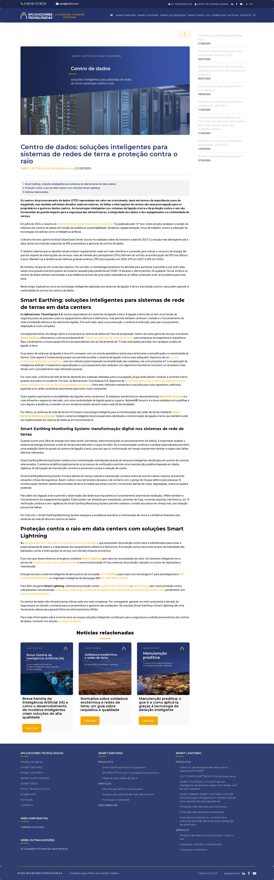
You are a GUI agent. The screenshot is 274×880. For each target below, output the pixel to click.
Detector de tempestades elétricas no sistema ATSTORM (204, 769)
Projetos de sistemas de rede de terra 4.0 (128, 794)
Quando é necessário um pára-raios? (219, 156)
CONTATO (246, 15)
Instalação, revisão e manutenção (201, 844)
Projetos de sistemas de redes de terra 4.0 (109, 337)
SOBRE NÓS (219, 15)
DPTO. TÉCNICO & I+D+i (35, 788)
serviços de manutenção (35, 593)
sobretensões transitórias (115, 585)
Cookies (114, 873)
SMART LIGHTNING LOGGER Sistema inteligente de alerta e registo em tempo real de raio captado (208, 785)
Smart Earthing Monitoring (58, 168)
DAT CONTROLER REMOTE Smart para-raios (208, 776)
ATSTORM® (107, 574)
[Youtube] (240, 4)
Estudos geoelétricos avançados (122, 788)
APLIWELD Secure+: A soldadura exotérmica (130, 772)
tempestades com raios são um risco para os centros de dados (61, 542)
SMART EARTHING (126, 15)
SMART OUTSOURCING (173, 15)
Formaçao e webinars (116, 799)
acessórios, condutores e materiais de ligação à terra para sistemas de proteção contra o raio (109, 589)
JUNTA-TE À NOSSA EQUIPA (212, 4)
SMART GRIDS (196, 15)
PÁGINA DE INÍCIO (32, 761)
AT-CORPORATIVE (181, 4)
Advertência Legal (77, 873)
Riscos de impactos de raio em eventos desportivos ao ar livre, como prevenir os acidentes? (221, 70)
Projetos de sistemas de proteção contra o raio (207, 837)
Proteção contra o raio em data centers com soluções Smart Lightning (62, 188)
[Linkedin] (231, 4)
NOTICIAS (233, 15)
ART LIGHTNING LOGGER (113, 578)
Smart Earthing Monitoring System (123, 767)
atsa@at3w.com (69, 3)
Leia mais (31, 728)
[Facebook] (236, 4)
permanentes (141, 585)
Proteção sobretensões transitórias (202, 812)
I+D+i (208, 15)
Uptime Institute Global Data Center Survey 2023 (85, 223)
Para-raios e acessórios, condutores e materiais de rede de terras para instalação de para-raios (207, 821)
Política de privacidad (98, 873)
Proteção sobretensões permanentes (203, 806)
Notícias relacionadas (36, 192)
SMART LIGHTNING (148, 15)
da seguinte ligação (69, 621)
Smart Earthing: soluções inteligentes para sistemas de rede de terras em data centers (70, 184)
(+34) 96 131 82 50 (35, 3)
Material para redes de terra (119, 778)
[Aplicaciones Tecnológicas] (59, 15)
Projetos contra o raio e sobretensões (55, 562)
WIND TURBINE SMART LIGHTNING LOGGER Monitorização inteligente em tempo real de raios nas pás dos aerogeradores (208, 798)
